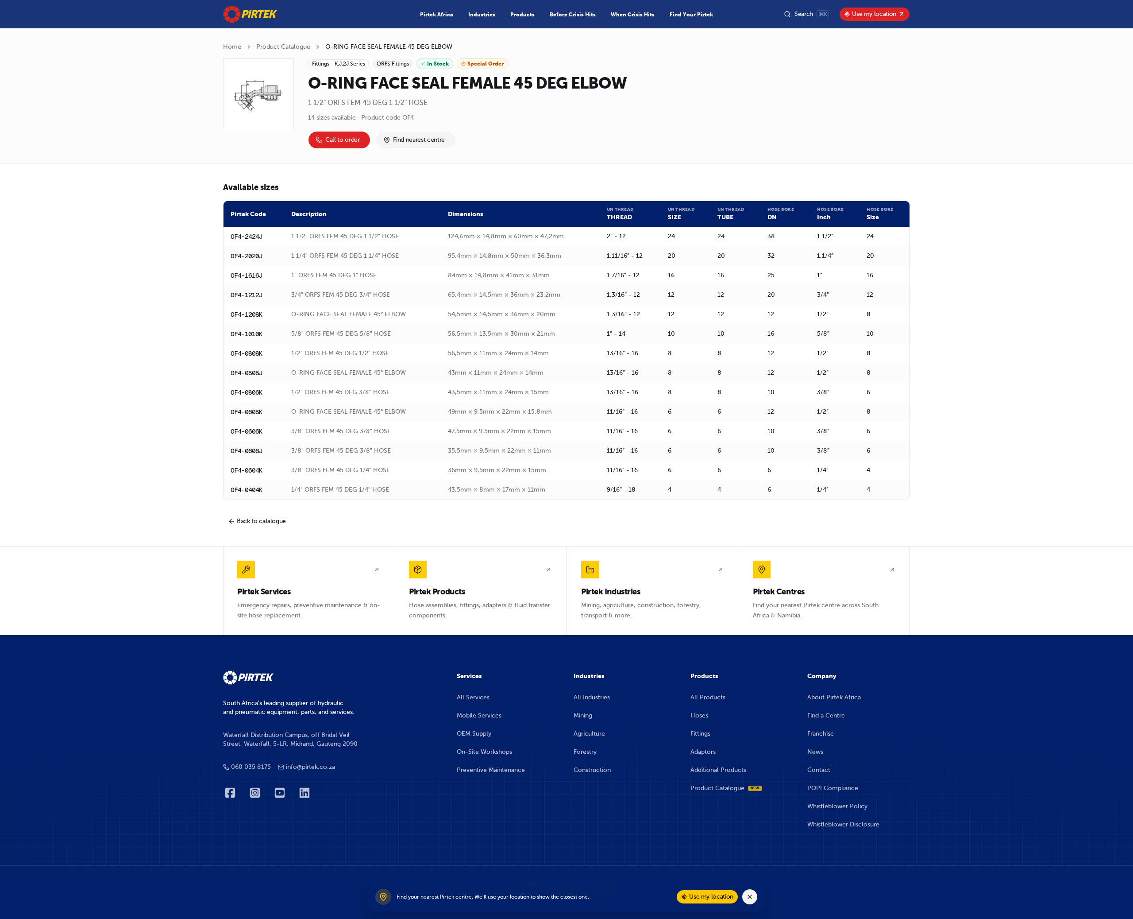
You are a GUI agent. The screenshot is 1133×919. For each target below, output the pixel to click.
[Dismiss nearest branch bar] (750, 897)
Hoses (699, 715)
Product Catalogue (283, 46)
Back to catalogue (261, 521)
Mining (583, 715)
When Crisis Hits (633, 15)
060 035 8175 (251, 767)
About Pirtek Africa (834, 697)
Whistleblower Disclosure (843, 824)
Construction (592, 770)
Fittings (700, 733)
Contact (818, 770)
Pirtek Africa (436, 15)
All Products (707, 697)
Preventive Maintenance (491, 770)
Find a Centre (826, 715)
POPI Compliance (832, 788)
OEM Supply (474, 733)
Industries (481, 15)
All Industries (592, 697)
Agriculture (589, 733)
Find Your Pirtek (691, 15)
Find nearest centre (418, 139)
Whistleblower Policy (837, 806)
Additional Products (718, 770)
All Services (473, 697)
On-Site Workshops (484, 751)
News (815, 751)
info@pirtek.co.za (310, 767)
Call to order (342, 139)
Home (232, 46)
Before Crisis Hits (573, 15)
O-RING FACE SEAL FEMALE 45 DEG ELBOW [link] (388, 46)
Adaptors (703, 751)
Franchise (820, 733)
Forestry (585, 751)
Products (522, 15)
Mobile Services (479, 715)
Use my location (874, 14)
